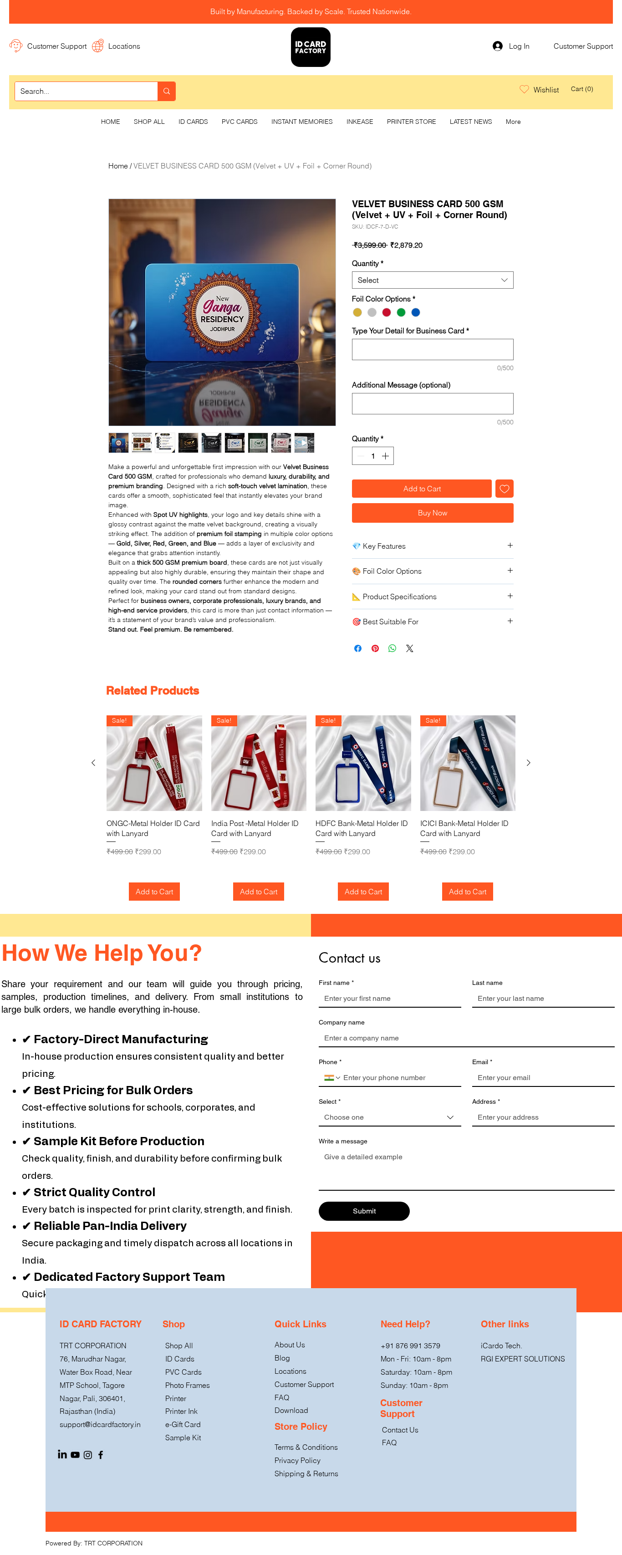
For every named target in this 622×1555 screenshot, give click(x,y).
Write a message (343, 1141)
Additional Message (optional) (401, 384)
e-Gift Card (183, 1424)
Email (482, 1062)
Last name (487, 982)
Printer (175, 1398)
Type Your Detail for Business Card (410, 330)
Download (291, 1410)
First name (336, 982)
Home (118, 165)
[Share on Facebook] (357, 648)
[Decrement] (359, 455)
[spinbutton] (373, 455)
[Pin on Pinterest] (375, 648)
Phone (330, 1062)
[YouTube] (75, 1454)
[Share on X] (409, 648)
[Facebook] (100, 1454)
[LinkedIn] (62, 1454)
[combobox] (433, 280)
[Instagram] (87, 1454)
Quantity (367, 263)
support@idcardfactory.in (100, 1424)
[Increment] (386, 455)
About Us (290, 1344)
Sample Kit (183, 1437)
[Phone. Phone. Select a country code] (333, 1077)
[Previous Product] (93, 762)
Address (486, 1101)
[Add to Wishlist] (504, 488)
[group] (311, 808)
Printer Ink (181, 1411)
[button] (579, 88)
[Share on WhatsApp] (392, 648)
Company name (342, 1022)
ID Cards (179, 1358)
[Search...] (166, 91)
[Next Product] (528, 762)
